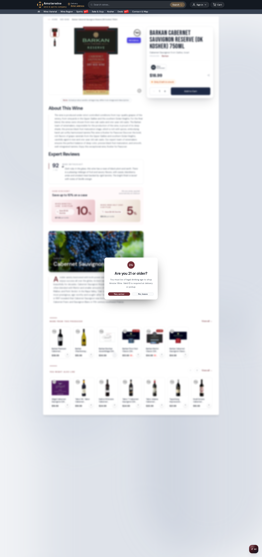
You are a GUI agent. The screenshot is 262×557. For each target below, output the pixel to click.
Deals (123, 11)
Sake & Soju (98, 11)
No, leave (143, 294)
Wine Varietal (50, 11)
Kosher (110, 11)
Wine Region (66, 11)
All (39, 11)
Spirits (82, 11)
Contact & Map (140, 11)
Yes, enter (119, 294)
